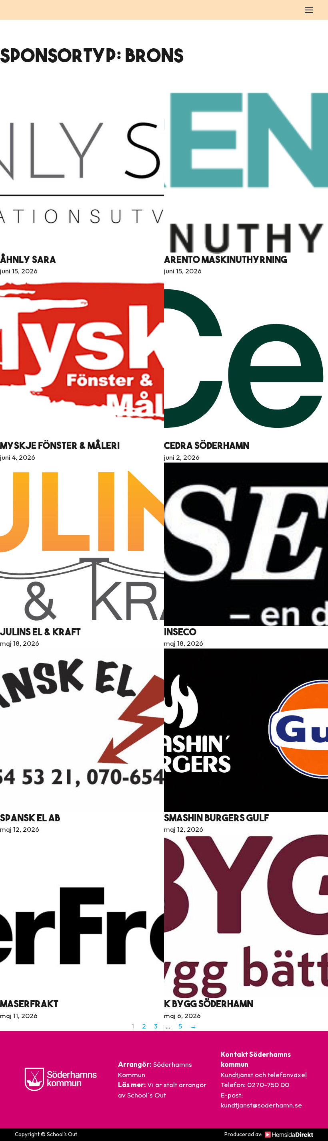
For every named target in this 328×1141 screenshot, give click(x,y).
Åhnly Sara (28, 259)
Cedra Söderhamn (206, 445)
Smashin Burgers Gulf (216, 818)
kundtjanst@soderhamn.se (261, 1105)
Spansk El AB (30, 818)
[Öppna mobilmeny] (309, 10)
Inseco (180, 632)
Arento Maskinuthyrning (225, 259)
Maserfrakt (29, 1004)
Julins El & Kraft (40, 632)
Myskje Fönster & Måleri (60, 445)
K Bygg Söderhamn (208, 1004)
